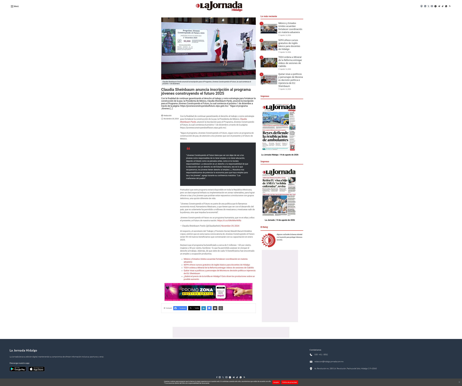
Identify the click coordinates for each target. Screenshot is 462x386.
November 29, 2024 (230, 226)
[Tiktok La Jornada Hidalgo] (443, 6)
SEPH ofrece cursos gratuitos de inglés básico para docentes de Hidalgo (217, 265)
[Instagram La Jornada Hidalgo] (425, 6)
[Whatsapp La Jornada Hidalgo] (446, 6)
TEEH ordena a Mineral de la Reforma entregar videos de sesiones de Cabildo (219, 267)
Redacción (168, 116)
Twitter (196, 308)
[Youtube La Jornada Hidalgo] (432, 6)
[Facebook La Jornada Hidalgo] (421, 6)
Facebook (182, 308)
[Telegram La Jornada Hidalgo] (439, 6)
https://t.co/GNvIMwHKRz (229, 220)
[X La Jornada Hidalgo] (429, 6)
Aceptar (276, 382)
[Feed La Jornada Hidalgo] (450, 6)
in (204, 308)
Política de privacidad (289, 382)
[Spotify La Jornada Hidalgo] (435, 6)
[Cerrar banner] (459, 382)
